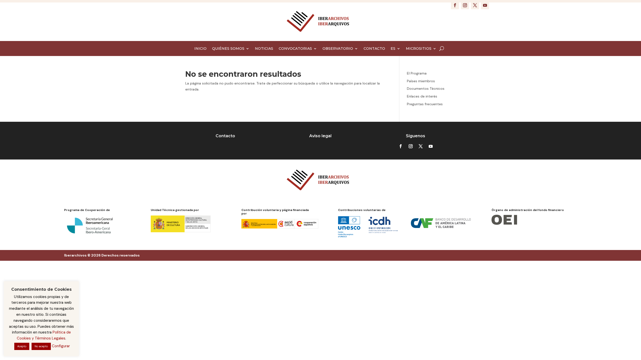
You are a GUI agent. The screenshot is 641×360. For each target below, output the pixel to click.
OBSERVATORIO (338, 49)
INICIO (200, 49)
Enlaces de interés (422, 96)
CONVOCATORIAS (295, 49)
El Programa (417, 73)
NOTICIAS (264, 49)
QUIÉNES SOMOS (228, 49)
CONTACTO (374, 49)
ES (393, 49)
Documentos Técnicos (425, 88)
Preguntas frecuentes (425, 104)
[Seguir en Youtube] (485, 5)
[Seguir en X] (475, 5)
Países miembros (421, 81)
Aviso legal (320, 136)
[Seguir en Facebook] (455, 5)
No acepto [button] (41, 346)
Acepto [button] (21, 346)
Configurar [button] (61, 346)
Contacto (225, 136)
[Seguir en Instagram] (465, 5)
